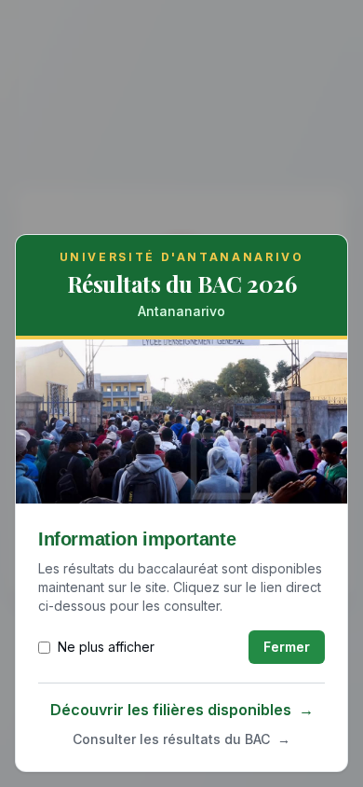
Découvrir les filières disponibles (182, 709)
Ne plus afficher (106, 647)
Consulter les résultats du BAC (181, 739)
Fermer (286, 647)
